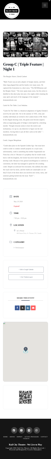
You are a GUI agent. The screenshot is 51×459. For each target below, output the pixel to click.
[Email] (33, 307)
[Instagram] (37, 430)
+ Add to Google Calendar (26, 269)
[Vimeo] (29, 430)
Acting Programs (32, 436)
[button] (45, 5)
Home (5, 436)
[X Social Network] (22, 307)
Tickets (26, 438)
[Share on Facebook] (17, 307)
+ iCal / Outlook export (26, 277)
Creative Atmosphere (34, 449)
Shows (12, 436)
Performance (19, 248)
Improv (20, 436)
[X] (22, 430)
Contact (44, 436)
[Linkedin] (28, 307)
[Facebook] (14, 430)
